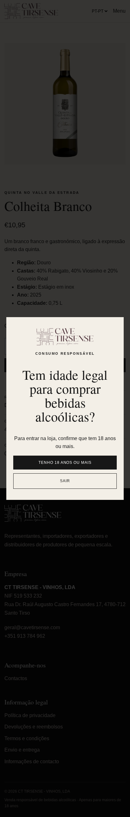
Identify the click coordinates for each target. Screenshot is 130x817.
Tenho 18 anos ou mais (65, 462)
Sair (65, 481)
